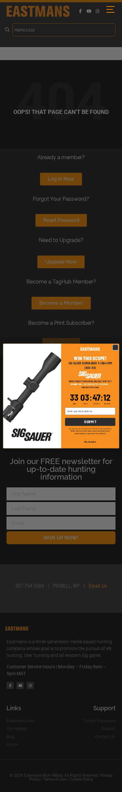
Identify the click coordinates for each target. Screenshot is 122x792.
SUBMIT (90, 422)
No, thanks (90, 442)
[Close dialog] (115, 347)
